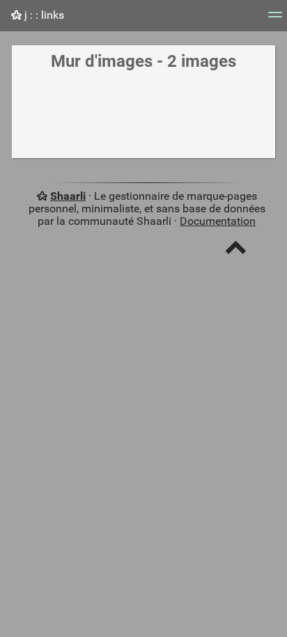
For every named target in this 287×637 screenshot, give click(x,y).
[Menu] (275, 19)
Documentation (218, 221)
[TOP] (236, 250)
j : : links (43, 15)
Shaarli (68, 196)
